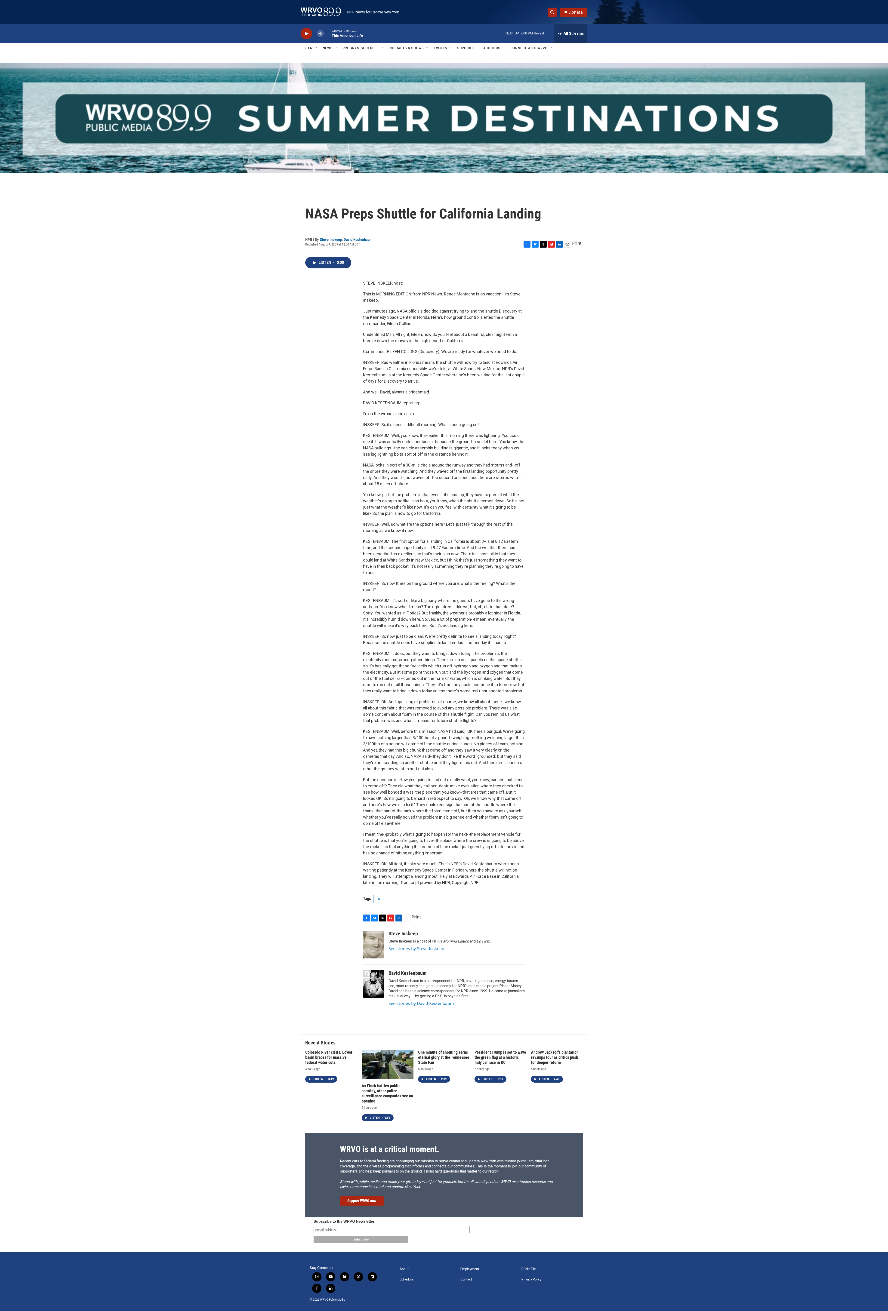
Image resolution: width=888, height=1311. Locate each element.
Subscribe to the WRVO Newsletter (344, 1221)
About (404, 1269)
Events (440, 48)
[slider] (327, 33)
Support (465, 48)
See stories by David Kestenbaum (421, 1003)
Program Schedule (360, 48)
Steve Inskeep (331, 239)
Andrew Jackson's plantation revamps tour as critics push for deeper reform (555, 1057)
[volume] (320, 33)
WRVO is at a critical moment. (389, 1149)
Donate (575, 12)
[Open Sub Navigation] (316, 48)
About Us (491, 48)
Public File (528, 1269)
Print (577, 243)
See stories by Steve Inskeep (416, 948)
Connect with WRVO (529, 48)
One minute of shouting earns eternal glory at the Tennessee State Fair (443, 1057)
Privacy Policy (531, 1279)
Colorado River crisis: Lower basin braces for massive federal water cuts (328, 1057)
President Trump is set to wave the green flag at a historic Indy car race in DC (500, 1057)
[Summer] (444, 118)
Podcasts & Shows (406, 48)
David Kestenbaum (358, 239)
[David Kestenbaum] (373, 984)
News (328, 48)
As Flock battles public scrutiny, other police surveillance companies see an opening (387, 1093)
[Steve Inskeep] (373, 944)
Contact (466, 1279)
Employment (469, 1269)
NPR (381, 899)
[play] (306, 33)
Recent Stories (320, 1043)
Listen (307, 48)
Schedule (406, 1279)
